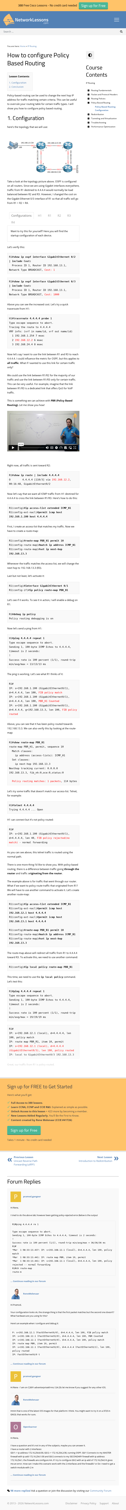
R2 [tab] (59, 215)
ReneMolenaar (31, 1293)
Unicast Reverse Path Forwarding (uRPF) (25, 1160)
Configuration (18, 82)
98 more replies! (20, 1490)
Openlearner (30, 1426)
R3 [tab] (69, 215)
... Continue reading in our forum (28, 1281)
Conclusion (17, 86)
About (115, 1503)
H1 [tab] (40, 215)
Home (23, 46)
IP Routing (32, 46)
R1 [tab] (49, 215)
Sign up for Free (24, 1130)
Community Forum (100, 1490)
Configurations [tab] (21, 215)
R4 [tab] (13, 222)
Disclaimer (71, 1503)
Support (104, 1503)
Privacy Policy (88, 1503)
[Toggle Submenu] (88, 90)
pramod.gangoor (32, 1196)
